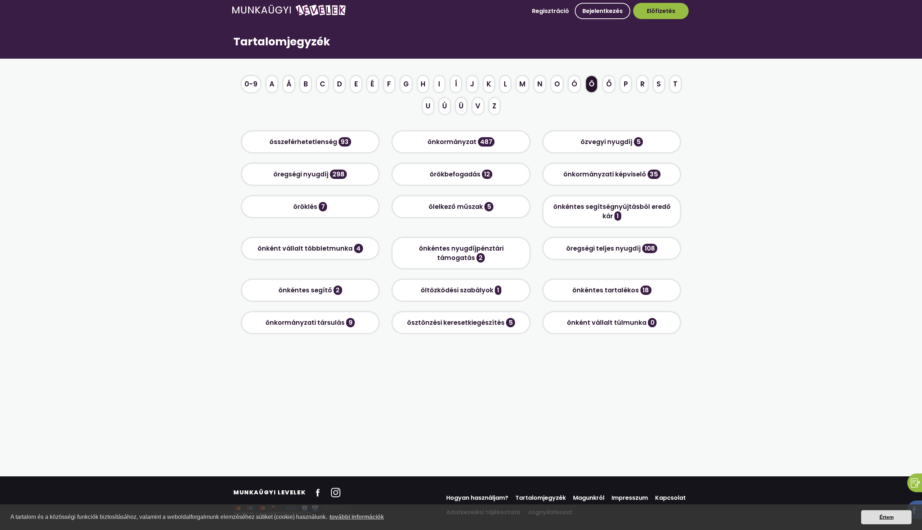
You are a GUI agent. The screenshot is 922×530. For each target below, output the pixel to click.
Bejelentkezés (602, 11)
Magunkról (588, 498)
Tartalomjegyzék (540, 498)
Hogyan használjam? (477, 498)
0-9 (251, 84)
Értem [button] (887, 517)
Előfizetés (661, 11)
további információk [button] (357, 517)
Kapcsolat (670, 498)
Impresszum (630, 498)
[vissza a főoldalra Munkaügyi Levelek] (288, 14)
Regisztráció (550, 11)
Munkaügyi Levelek (269, 492)
